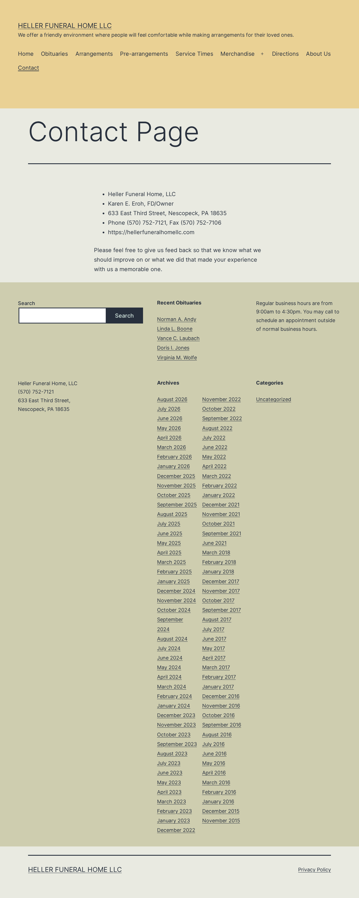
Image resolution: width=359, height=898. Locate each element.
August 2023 (172, 754)
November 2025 (176, 485)
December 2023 (176, 715)
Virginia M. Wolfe (177, 357)
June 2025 (169, 533)
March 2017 (216, 667)
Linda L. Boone (174, 329)
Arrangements (94, 53)
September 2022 (222, 418)
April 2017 (213, 658)
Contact (28, 67)
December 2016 (221, 696)
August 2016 (217, 735)
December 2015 (221, 811)
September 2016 (221, 725)
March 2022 (216, 476)
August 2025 (172, 514)
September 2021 (221, 533)
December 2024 (176, 591)
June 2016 (214, 754)
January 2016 (218, 801)
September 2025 (177, 505)
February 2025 (174, 571)
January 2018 (218, 571)
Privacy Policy (314, 870)
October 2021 (218, 524)
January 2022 (218, 495)
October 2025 (173, 495)
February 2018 (219, 562)
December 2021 (221, 505)
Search (26, 303)
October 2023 (173, 735)
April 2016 (214, 773)
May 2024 (169, 667)
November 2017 (221, 591)
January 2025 (173, 581)
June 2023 (169, 773)
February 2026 (174, 457)
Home (26, 53)
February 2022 (219, 485)
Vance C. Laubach (178, 338)
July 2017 (213, 629)
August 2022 (217, 428)
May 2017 (213, 648)
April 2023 (169, 792)
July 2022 (213, 438)
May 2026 (169, 428)
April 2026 (169, 438)
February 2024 (174, 696)
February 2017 (219, 677)
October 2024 (174, 610)
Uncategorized (273, 399)
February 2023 (174, 811)
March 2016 (216, 782)
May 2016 (213, 763)
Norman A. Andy (176, 319)
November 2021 (221, 514)
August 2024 (172, 639)
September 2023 (177, 744)
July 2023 (168, 763)
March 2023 (171, 801)
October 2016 (218, 715)
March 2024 (171, 687)
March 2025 (171, 562)
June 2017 (214, 639)
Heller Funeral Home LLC (65, 26)
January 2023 (173, 820)
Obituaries (54, 53)
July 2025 (168, 524)
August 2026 (172, 399)
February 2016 (219, 792)
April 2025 (169, 552)
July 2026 (168, 409)
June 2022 (214, 447)
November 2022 (221, 399)
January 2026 (173, 466)
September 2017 (221, 610)
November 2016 (221, 706)
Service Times (194, 53)
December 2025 (176, 476)
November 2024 (176, 600)
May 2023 (169, 782)
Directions (285, 53)
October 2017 (218, 600)
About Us (318, 53)
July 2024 (169, 648)
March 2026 (171, 447)
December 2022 (176, 830)
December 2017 (220, 581)
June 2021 (214, 543)
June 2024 (170, 658)
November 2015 (221, 820)
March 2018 (216, 552)
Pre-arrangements (144, 53)
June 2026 (169, 418)
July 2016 (213, 744)
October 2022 (219, 409)
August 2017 (216, 619)
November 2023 (176, 725)
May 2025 (169, 543)
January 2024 (173, 706)
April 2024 (169, 677)
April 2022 (214, 466)
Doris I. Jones (173, 348)
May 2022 (214, 457)
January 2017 (218, 687)
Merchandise (237, 53)
